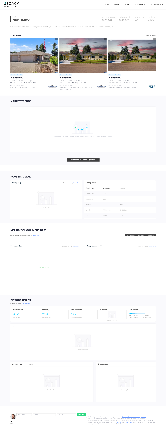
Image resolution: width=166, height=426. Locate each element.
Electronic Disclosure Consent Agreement (134, 417)
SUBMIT (81, 415)
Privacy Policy (128, 422)
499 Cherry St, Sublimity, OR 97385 (72, 83)
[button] (124, 233)
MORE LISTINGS (150, 36)
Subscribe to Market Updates (83, 160)
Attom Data (76, 183)
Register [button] (160, 4)
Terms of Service (116, 422)
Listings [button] (116, 4)
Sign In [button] (153, 4)
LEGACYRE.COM (139, 4)
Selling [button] (126, 4)
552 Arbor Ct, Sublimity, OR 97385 (23, 83)
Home (107, 4)
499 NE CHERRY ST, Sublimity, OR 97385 (123, 83)
